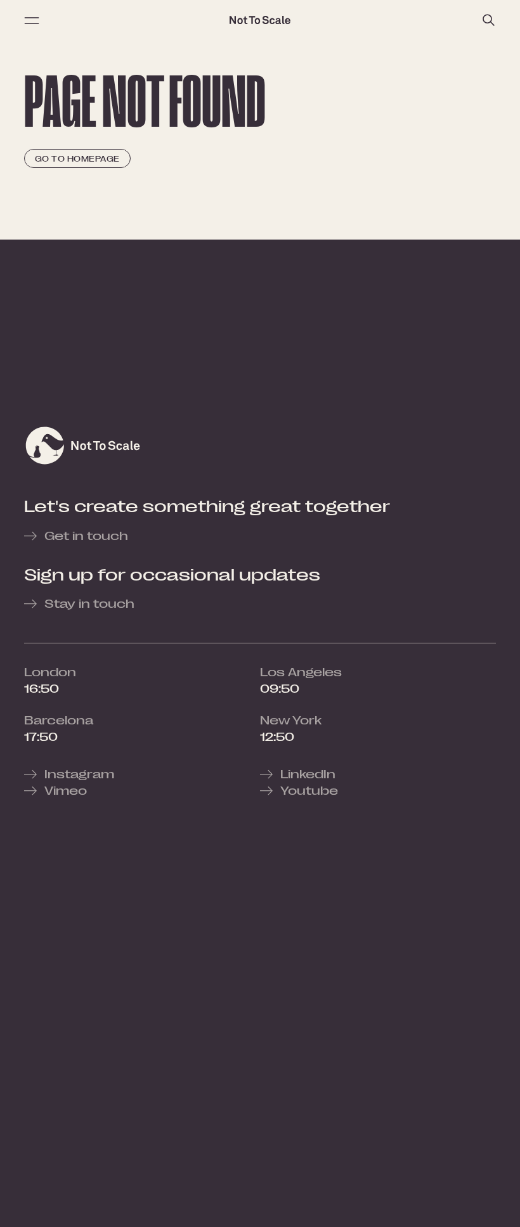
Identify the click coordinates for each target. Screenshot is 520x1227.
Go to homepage (77, 159)
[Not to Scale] (260, 20)
